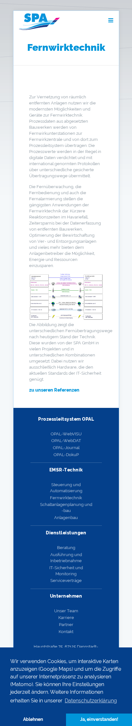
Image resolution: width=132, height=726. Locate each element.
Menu (94, 20)
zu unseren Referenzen (54, 390)
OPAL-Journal (66, 447)
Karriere (66, 617)
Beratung (66, 547)
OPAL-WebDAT (66, 440)
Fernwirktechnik (66, 497)
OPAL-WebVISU (66, 434)
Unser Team (66, 610)
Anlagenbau (66, 517)
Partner (66, 624)
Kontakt (66, 631)
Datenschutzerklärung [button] (91, 701)
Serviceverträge (66, 580)
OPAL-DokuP (66, 454)
